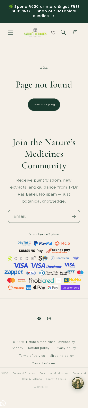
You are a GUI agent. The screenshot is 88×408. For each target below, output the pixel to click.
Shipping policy (62, 355)
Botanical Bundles (24, 373)
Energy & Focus (56, 379)
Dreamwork (79, 373)
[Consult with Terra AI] (78, 383)
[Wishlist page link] (53, 32)
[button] (10, 32)
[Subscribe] (74, 216)
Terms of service (32, 355)
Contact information (46, 363)
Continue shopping (44, 104)
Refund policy (39, 348)
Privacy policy (65, 348)
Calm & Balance (32, 379)
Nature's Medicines (41, 342)
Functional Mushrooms (53, 373)
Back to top (45, 387)
